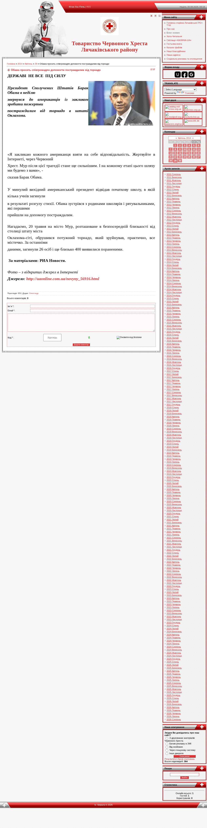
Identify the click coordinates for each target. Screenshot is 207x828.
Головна (11, 64)
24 (184, 157)
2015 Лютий (172, 301)
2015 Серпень (174, 319)
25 (189, 157)
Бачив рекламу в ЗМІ (180, 743)
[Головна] (151, 16)
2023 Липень (173, 607)
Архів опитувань (186, 759)
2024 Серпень (174, 646)
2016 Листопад (174, 365)
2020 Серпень (174, 501)
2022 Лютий (172, 556)
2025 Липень (173, 680)
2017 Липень (173, 389)
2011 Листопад (174, 183)
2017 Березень (174, 377)
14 (170, 153)
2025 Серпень (174, 683)
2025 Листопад (174, 692)
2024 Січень (173, 625)
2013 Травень (174, 238)
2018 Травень (174, 419)
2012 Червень (174, 204)
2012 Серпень (174, 210)
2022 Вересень (174, 577)
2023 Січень (173, 589)
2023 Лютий (172, 592)
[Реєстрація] (155, 16)
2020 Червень (174, 495)
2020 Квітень (173, 489)
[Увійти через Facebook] (185, 74)
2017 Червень (174, 386)
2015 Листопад (174, 328)
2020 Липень (173, 498)
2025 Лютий (172, 665)
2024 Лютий (172, 628)
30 (180, 161)
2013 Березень (174, 232)
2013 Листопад (174, 256)
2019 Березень (174, 450)
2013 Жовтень (174, 253)
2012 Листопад (174, 219)
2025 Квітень (173, 671)
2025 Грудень (173, 695)
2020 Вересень (174, 504)
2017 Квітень (173, 380)
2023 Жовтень (174, 616)
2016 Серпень (174, 356)
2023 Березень (174, 595)
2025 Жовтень (174, 689)
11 (189, 149)
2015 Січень (173, 298)
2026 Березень (174, 704)
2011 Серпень (174, 174)
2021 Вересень (174, 540)
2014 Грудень (173, 295)
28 (170, 161)
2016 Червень (174, 350)
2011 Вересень (174, 177)
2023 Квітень (173, 598)
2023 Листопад (174, 619)
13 (198, 149)
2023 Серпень (174, 610)
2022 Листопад (174, 583)
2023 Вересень (174, 613)
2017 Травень (174, 383)
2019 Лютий (172, 447)
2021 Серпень (174, 537)
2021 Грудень (173, 550)
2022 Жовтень (174, 580)
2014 (20, 64)
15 (175, 153)
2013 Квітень (173, 235)
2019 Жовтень (174, 471)
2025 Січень (173, 662)
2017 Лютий (172, 374)
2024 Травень (174, 637)
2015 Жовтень (174, 325)
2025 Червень (174, 677)
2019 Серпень (174, 465)
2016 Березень (174, 341)
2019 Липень (173, 462)
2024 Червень (174, 640)
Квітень (28, 64)
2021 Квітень (173, 525)
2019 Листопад (174, 474)
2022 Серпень (174, 574)
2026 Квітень (173, 707)
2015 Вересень (174, 322)
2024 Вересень (174, 650)
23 (180, 157)
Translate (189, 93)
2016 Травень (174, 347)
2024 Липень (173, 643)
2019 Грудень (173, 477)
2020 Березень (174, 486)
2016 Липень (173, 353)
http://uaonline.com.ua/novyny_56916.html (62, 278)
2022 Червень (174, 568)
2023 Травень (174, 601)
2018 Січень (173, 407)
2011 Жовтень (174, 180)
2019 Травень (174, 456)
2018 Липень (173, 425)
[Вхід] (159, 16)
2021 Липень (173, 534)
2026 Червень (174, 713)
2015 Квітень (173, 307)
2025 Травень (174, 674)
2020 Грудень (173, 513)
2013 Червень (174, 241)
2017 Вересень (174, 395)
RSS (89, 7)
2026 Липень (173, 716)
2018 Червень (174, 422)
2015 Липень (173, 316)
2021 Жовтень (174, 544)
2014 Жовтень (174, 289)
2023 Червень (174, 604)
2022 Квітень (173, 562)
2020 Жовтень (174, 507)
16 (180, 153)
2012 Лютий (172, 192)
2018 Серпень (174, 428)
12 (194, 149)
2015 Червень (174, 313)
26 (194, 157)
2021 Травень (174, 528)
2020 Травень (174, 492)
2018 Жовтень (174, 434)
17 (184, 153)
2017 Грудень (173, 404)
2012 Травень (174, 201)
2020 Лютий (172, 483)
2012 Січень (173, 189)
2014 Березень (174, 268)
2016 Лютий (172, 338)
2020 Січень (173, 480)
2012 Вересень (174, 213)
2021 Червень (174, 531)
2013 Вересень (174, 250)
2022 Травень (174, 565)
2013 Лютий (172, 229)
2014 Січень (173, 262)
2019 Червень (174, 459)
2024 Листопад (174, 656)
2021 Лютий (172, 519)
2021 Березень (174, 522)
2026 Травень (174, 710)
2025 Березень (174, 668)
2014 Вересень (174, 286)
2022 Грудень (173, 586)
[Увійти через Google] (191, 74)
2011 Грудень (173, 186)
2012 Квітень (173, 198)
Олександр (33, 293)
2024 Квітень (173, 634)
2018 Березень (174, 413)
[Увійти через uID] (178, 74)
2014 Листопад (174, 292)
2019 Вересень (174, 468)
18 (189, 153)
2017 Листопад (174, 401)
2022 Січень (173, 553)
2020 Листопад (174, 510)
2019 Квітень (173, 453)
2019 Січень (173, 444)
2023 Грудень (173, 622)
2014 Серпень (174, 283)
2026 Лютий (172, 701)
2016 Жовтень (174, 362)
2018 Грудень (173, 441)
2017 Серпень (174, 392)
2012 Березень (174, 195)
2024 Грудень (173, 659)
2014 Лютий (172, 265)
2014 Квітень (173, 271)
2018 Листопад (174, 438)
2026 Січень (173, 698)
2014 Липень (173, 280)
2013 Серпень (174, 247)
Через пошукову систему (182, 750)
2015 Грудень (173, 332)
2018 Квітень (173, 416)
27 (198, 157)
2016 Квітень (173, 344)
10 (184, 149)
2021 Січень (173, 516)
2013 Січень (173, 226)
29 (36, 64)
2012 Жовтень (174, 216)
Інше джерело (176, 753)
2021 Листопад (174, 547)
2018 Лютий (172, 410)
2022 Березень (174, 559)
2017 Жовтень (174, 398)
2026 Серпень (174, 719)
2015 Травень (174, 310)
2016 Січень (173, 335)
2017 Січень (173, 371)
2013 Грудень (173, 259)
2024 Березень (174, 631)
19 (194, 153)
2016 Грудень (173, 368)
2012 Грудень (173, 222)
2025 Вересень (174, 686)
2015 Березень (174, 304)
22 (175, 157)
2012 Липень (173, 207)
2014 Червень (174, 277)
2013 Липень (173, 244)
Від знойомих (176, 747)
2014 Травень (174, 274)
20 (198, 153)
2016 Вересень (174, 359)
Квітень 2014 (184, 138)
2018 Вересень (174, 431)
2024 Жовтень (174, 653)
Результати (170, 759)
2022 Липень (173, 571)
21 (170, 157)
